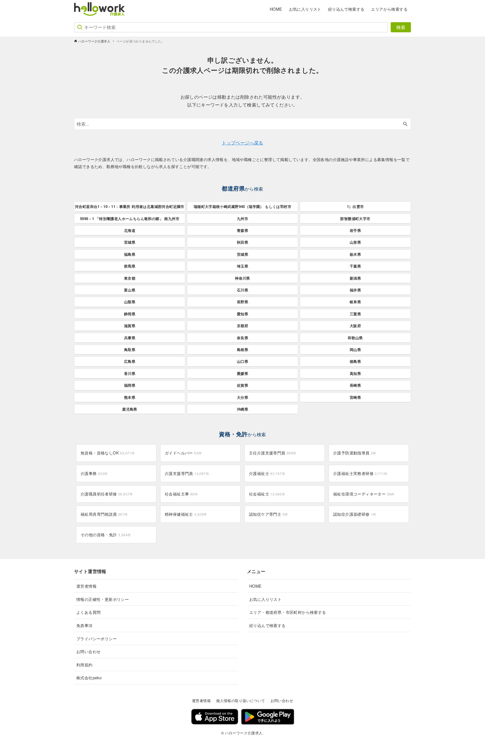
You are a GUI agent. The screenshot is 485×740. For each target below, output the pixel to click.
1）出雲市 (355, 206)
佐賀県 (242, 385)
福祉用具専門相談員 (104, 514)
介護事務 (94, 473)
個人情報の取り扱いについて (240, 700)
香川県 (129, 373)
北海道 (129, 230)
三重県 (355, 313)
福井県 (355, 290)
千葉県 (355, 266)
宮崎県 (355, 397)
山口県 (242, 361)
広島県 (129, 361)
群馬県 (129, 266)
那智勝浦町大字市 (355, 218)
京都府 (242, 325)
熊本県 (129, 397)
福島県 (129, 254)
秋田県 (242, 242)
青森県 (242, 230)
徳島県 (355, 361)
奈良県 (242, 337)
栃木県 (355, 254)
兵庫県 (129, 337)
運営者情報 (86, 586)
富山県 (129, 290)
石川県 (242, 290)
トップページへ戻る (242, 142)
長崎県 (355, 385)
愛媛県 (242, 373)
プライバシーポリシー (96, 638)
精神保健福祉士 (186, 514)
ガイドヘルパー (183, 453)
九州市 (242, 218)
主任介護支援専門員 (272, 453)
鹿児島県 (129, 409)
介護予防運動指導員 (354, 453)
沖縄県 (242, 409)
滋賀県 (129, 325)
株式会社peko (89, 677)
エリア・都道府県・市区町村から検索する (287, 612)
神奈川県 (242, 278)
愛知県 (242, 313)
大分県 (242, 397)
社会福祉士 (267, 494)
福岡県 (129, 385)
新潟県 (355, 278)
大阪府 (355, 325)
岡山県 (355, 349)
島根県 (242, 349)
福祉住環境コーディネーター (364, 494)
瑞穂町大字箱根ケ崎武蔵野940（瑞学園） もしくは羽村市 (242, 206)
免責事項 (84, 625)
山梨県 (129, 301)
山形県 (355, 242)
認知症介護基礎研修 (354, 514)
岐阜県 (355, 301)
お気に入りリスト (265, 599)
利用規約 (84, 664)
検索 (400, 27)
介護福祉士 (267, 473)
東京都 (129, 278)
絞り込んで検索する (267, 625)
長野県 (242, 301)
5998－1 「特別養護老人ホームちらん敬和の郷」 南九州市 (129, 218)
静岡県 (129, 313)
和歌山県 (355, 337)
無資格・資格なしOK (108, 453)
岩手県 (355, 230)
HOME (255, 586)
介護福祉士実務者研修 (360, 473)
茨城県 (242, 254)
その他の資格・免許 (106, 534)
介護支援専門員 (187, 473)
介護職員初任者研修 (107, 494)
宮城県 (129, 242)
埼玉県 (242, 266)
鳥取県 (129, 349)
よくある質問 (88, 612)
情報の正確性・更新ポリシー (102, 599)
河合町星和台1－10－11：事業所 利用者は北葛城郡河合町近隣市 (129, 206)
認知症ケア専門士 (268, 514)
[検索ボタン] (405, 124)
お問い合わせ (88, 651)
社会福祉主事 (181, 494)
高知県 (355, 373)
